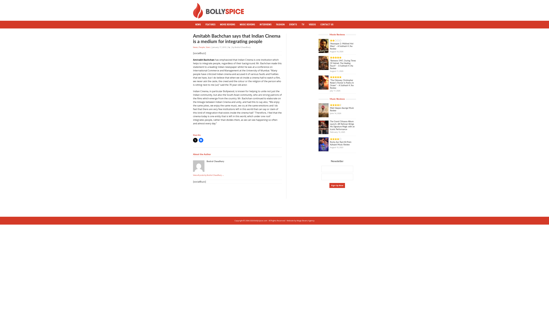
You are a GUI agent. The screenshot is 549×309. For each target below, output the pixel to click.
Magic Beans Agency (306, 220)
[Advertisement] (304, 9)
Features (210, 24)
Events (293, 24)
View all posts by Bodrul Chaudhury (208, 175)
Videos (312, 24)
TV (303, 24)
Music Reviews (247, 24)
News (198, 24)
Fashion (280, 24)
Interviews (265, 24)
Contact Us (326, 24)
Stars (208, 47)
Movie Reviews (227, 24)
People (202, 47)
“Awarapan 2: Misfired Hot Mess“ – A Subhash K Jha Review (341, 46)
